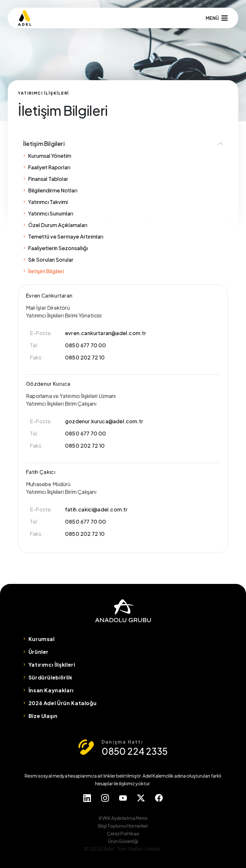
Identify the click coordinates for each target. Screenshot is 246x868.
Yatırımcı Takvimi (48, 201)
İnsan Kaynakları (51, 690)
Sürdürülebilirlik (50, 677)
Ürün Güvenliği (123, 841)
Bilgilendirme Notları (52, 190)
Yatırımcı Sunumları (50, 213)
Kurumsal (42, 639)
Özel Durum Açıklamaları (57, 225)
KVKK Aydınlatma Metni (123, 818)
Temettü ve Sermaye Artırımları (65, 236)
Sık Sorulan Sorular (50, 259)
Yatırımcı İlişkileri (52, 664)
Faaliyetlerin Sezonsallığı (58, 248)
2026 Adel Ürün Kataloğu (63, 703)
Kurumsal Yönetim (49, 155)
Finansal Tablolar (48, 178)
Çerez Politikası (123, 833)
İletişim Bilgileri (44, 143)
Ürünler (39, 651)
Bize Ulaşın (43, 715)
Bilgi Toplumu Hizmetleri (123, 825)
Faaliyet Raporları (49, 167)
